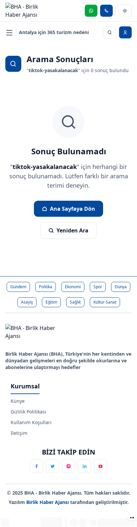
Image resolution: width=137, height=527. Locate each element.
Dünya (121, 287)
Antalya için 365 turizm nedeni (54, 32)
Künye (18, 401)
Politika (45, 287)
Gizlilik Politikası (28, 411)
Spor (97, 287)
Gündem (18, 287)
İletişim (19, 433)
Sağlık (75, 302)
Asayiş (27, 302)
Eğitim (51, 302)
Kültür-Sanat (104, 302)
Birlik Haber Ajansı (48, 502)
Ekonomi (73, 287)
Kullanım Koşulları (31, 422)
